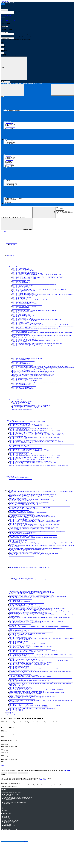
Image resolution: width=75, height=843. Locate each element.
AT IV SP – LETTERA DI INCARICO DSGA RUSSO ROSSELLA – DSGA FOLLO (30, 425)
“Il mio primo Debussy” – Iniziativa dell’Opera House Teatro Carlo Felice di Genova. (29, 499)
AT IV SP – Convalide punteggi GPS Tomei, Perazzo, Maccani (27, 273)
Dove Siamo (12, 244)
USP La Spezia (59, 208)
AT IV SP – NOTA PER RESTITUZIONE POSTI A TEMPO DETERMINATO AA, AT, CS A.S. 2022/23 (34, 431)
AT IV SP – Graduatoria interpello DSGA (19, 429)
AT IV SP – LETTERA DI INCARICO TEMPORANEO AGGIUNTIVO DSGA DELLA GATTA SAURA (37, 276)
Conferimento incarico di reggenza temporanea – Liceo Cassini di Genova (26, 691)
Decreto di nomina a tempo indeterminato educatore (21, 703)
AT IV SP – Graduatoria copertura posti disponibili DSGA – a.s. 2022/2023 (26, 459)
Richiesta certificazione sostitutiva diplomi (19, 477)
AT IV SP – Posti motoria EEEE (19, 341)
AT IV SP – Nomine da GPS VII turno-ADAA (23, 293)
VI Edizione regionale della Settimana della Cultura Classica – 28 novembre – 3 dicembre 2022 (31, 496)
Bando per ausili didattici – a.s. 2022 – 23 (19, 630)
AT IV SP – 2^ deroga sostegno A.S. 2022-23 (22, 331)
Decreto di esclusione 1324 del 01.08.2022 (22, 401)
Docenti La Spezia (60, 210)
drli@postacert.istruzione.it (18, 798)
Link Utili (8, 713)
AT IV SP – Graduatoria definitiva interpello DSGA (21, 453)
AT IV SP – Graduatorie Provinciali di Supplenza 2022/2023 (26, 344)
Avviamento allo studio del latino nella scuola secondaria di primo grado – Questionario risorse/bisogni (33, 537)
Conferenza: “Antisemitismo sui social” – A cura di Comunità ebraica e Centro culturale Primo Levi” (32, 516)
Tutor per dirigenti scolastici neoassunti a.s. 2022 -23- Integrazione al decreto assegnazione (30, 591)
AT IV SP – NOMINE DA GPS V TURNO (22, 318)
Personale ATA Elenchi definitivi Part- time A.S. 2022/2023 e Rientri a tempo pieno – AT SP (30, 428)
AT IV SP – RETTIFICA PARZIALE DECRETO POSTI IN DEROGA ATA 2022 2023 (30, 461)
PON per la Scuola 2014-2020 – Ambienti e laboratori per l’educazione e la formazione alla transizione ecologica (35, 548)
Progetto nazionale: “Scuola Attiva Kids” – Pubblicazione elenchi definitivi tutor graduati (30, 567)
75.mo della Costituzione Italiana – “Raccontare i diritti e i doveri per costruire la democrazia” (31, 632)
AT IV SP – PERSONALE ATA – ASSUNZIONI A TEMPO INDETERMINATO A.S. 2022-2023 (32, 462)
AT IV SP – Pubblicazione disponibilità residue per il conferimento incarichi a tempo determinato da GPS (36, 319)
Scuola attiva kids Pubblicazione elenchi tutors (23, 578)
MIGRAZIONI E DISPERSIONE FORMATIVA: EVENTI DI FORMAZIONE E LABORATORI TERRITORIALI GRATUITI (39, 506)
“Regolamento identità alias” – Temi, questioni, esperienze (22, 604)
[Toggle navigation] (12, 90)
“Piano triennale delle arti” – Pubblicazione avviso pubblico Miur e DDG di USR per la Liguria (31, 528)
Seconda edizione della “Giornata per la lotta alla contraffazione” (24, 675)
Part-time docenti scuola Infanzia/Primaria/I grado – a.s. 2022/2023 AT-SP (29, 406)
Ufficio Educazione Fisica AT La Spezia (15, 710)
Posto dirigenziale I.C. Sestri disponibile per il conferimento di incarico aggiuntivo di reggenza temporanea (33, 553)
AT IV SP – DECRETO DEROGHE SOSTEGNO (24, 339)
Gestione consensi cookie (9, 825)
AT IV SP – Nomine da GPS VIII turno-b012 (19, 601)
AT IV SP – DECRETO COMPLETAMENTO (23, 285)
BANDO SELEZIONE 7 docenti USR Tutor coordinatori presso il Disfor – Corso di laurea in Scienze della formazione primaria (39, 626)
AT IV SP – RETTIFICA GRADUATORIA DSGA (24, 290)
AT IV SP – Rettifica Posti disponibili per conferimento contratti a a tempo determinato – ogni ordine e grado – (37, 343)
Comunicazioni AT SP (11, 490)
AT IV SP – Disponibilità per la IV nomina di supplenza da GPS (27, 323)
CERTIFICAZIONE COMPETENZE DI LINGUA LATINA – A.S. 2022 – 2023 (28, 697)
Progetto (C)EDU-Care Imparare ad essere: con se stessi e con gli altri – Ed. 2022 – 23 (29, 554)
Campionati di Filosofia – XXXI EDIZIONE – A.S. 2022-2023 (24, 504)
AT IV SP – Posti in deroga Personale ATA (19, 463)
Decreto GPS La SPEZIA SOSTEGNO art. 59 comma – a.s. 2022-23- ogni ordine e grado (33, 374)
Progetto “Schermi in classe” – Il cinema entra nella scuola (22, 532)
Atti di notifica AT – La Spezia (13, 714)
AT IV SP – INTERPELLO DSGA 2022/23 (19, 423)
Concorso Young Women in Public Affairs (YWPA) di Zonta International (26, 525)
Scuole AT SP (9, 712)
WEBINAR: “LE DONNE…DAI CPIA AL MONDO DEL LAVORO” (26, 593)
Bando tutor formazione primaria (19, 291)
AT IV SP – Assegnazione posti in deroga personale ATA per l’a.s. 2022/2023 (30, 299)
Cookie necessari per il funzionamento (10, 783)
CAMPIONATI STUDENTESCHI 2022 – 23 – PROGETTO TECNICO (26, 603)
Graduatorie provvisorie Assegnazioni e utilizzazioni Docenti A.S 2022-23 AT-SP (31, 405)
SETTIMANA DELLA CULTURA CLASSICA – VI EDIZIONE (25, 508)
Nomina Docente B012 (14, 625)
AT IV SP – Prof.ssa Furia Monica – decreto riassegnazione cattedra (28, 338)
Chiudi (2, 45)
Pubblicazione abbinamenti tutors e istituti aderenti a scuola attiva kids (31, 579)
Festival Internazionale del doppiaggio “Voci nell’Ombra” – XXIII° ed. (25, 607)
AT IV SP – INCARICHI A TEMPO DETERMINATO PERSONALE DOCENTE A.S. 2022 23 (35, 340)
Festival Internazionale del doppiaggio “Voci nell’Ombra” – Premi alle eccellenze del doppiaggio (31, 595)
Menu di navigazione (27, 229)
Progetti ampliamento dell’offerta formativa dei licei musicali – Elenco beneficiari (28, 612)
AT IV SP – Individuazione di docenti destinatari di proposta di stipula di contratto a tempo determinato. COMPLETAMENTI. (41, 324)
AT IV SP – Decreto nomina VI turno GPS (22, 297)
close (2, 96)
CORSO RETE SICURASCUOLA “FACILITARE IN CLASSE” (25, 693)
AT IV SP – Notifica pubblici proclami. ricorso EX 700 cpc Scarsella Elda (26, 622)
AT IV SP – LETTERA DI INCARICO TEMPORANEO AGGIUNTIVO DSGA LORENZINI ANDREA (37, 274)
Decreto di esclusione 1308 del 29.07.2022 (22, 409)
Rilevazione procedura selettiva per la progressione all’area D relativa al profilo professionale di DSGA (33, 535)
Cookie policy (7, 816)
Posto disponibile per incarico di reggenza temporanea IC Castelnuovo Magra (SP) (28, 512)
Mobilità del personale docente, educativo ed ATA (20, 479)
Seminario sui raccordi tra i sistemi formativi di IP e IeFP (22, 699)
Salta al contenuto (5, 1)
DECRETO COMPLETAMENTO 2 (21, 370)
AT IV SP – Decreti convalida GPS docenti (22, 269)
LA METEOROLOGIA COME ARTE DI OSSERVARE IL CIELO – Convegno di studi (30, 507)
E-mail (16, 34)
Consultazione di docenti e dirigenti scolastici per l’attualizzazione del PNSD (27, 549)
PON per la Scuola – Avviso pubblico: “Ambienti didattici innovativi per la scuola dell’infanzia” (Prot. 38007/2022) (36, 689)
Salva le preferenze (12, 786)
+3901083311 (9, 796)
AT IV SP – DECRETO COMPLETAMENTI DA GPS (25, 330)
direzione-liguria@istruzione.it (19, 797)
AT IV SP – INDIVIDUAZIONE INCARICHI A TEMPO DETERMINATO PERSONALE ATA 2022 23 (34, 457)
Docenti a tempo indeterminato (16, 400)
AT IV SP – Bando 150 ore (18, 281)
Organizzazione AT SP (11, 243)
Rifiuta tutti (12, 773)
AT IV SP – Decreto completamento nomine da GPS (24, 320)
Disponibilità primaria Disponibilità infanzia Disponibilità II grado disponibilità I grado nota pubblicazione (36, 369)
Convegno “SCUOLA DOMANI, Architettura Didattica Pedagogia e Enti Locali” (28, 633)
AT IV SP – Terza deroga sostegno (20, 286)
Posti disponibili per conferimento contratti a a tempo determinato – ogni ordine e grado (32, 372)
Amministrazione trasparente (10, 826)
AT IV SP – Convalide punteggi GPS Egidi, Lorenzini (24, 272)
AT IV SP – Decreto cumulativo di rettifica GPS (23, 270)
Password (16, 12)
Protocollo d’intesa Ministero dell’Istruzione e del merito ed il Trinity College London (29, 502)
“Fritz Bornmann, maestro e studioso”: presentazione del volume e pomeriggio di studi (29, 515)
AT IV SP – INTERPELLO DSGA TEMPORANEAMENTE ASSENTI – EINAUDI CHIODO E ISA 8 (37, 277)
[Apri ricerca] (62, 90)
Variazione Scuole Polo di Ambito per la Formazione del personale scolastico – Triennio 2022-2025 (32, 696)
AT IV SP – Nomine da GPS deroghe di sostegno (20, 533)
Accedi (2, 4)
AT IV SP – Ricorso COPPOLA (19, 298)
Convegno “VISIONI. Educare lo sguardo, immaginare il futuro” (24, 529)
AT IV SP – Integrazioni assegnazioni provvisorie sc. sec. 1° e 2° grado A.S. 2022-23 (32, 345)
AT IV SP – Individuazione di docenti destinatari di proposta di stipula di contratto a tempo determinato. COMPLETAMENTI (41, 366)
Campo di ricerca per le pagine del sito (9, 217)
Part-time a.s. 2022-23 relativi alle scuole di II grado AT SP (25, 407)
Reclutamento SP (13, 266)
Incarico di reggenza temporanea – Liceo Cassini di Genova (23, 695)
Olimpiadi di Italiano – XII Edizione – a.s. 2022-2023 (21, 514)
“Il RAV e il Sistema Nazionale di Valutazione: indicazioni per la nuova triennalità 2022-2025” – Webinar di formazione (37, 608)
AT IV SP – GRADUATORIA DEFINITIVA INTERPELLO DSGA (25, 424)
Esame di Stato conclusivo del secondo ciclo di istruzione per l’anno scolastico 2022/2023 (30, 649)
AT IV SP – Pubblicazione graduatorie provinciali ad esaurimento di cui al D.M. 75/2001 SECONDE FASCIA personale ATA (38, 465)
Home (57, 207)
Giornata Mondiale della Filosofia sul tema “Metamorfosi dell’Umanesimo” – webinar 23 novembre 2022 (33, 527)
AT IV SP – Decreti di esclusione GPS (21, 288)
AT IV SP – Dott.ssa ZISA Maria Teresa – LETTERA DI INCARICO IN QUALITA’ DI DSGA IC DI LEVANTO (39, 289)
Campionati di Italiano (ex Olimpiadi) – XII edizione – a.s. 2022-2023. (25, 495)
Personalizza (4, 773)
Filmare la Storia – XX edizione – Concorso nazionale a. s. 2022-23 (25, 503)
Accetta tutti (23, 773)
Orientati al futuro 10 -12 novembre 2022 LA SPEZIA (22, 539)
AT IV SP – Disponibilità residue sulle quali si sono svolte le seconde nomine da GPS (29, 680)
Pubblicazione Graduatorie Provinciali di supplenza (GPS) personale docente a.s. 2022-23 (33, 371)
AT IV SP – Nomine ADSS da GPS (20, 268)
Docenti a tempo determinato (62, 211)
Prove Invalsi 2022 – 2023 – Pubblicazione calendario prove (23, 620)
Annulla (2, 81)
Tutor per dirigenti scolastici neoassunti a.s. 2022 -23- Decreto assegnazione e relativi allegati (33, 592)
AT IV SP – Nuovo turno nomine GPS (21, 282)
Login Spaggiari (38, 36)
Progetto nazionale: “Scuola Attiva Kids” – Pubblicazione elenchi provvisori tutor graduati (30, 613)
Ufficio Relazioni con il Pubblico (11, 820)
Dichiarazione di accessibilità (10, 821)
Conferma (8, 81)
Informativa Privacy (8, 819)
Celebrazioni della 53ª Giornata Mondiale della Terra (21, 556)
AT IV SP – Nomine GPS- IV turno (20, 322)
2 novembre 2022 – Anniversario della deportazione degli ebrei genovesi (26, 552)
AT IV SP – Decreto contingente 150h (21, 403)
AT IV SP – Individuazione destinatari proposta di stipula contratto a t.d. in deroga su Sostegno (34, 284)
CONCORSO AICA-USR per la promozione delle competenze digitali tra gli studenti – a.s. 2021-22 (32, 494)
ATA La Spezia (10, 420)
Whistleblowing (7, 824)
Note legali (6, 817)
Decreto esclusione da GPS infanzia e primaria (20, 624)
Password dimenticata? (6, 15)
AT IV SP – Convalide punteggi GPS (21, 280)
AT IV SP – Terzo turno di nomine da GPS (22, 327)
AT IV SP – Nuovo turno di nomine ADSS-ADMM (24, 278)
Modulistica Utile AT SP (12, 476)
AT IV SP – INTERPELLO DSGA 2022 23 (19, 427)
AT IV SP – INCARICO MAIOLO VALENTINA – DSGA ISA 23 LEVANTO (28, 432)
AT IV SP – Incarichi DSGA (16, 458)
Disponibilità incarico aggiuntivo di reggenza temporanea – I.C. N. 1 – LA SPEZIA (28, 707)
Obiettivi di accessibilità (9, 822)
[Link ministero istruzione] (7, 2)
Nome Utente (17, 11)
